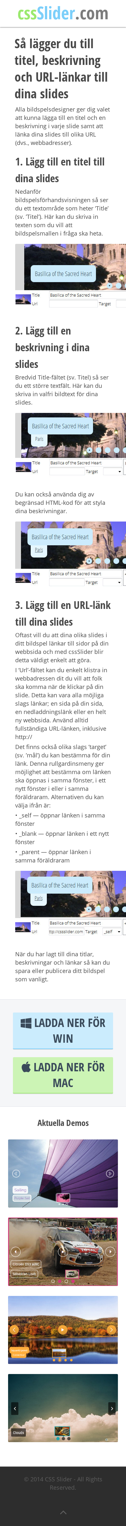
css (63, 14)
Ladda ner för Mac (68, 1075)
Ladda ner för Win (68, 1030)
